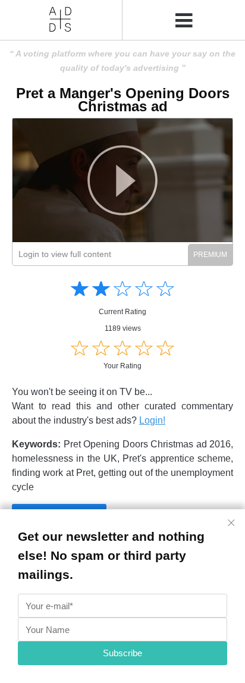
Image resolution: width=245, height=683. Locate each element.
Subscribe (122, 653)
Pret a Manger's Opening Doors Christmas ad (123, 99)
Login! (152, 420)
